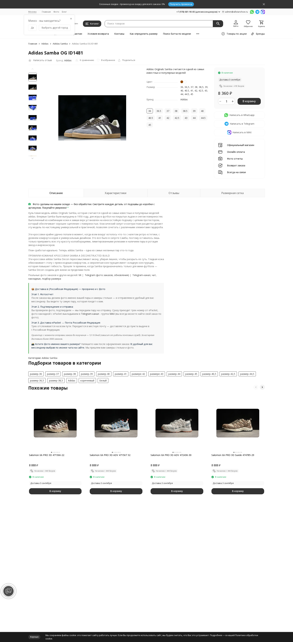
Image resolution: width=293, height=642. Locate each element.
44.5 (186, 94)
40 (181, 90)
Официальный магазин (240, 145)
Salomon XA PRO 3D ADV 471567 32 (110, 455)
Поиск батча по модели (177, 33)
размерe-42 (138, 373)
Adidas (44, 43)
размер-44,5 (247, 373)
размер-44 (174, 373)
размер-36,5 (37, 380)
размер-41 (121, 373)
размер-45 (191, 373)
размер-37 (53, 373)
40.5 (186, 90)
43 (205, 90)
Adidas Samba (60, 43)
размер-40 (104, 373)
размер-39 (87, 373)
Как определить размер (144, 33)
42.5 (201, 90)
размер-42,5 (228, 373)
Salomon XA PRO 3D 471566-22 (46, 455)
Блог (64, 11)
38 (196, 87)
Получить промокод (181, 4)
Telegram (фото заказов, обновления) (107, 275)
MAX (112, 313)
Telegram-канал (90, 313)
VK (80, 275)
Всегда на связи (236, 172)
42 (195, 90)
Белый (103, 380)
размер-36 (36, 373)
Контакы (119, 33)
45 (191, 94)
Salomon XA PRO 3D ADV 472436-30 (171, 455)
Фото (56, 11)
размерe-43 (156, 373)
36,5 (186, 87)
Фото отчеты (235, 158)
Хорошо (34, 636)
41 (191, 90)
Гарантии (76, 33)
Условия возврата (98, 33)
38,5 (201, 87)
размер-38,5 (56, 380)
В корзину (249, 101)
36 (181, 87)
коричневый (87, 380)
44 (181, 94)
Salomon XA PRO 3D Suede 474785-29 (232, 455)
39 (206, 87)
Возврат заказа (236, 165)
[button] (32, 158)
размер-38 (70, 373)
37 (192, 87)
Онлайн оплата (236, 152)
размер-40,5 (209, 373)
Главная (46, 11)
